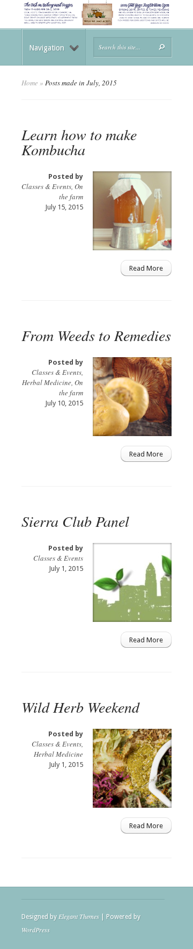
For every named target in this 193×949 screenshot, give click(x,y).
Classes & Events (46, 186)
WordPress (35, 929)
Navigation (46, 48)
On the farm (71, 191)
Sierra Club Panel (75, 521)
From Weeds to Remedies (96, 335)
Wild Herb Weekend (80, 707)
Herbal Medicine (46, 382)
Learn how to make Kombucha (79, 142)
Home (29, 83)
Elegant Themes (78, 916)
